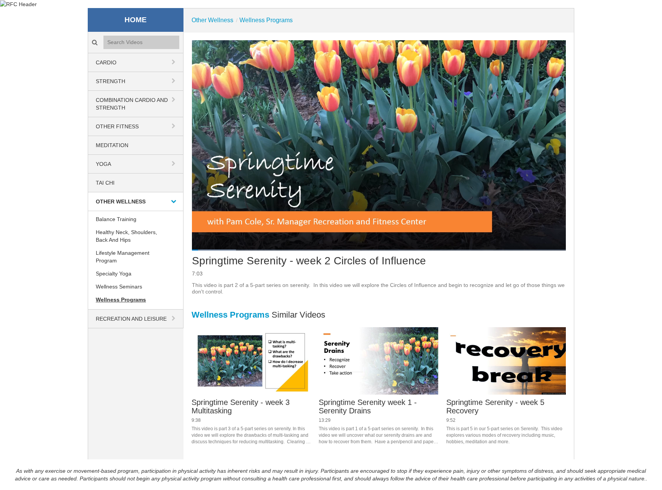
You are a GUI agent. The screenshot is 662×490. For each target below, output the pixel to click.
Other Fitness (117, 126)
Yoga (103, 164)
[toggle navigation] (174, 62)
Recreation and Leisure (131, 319)
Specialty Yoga (113, 273)
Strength (110, 81)
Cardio (106, 62)
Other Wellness (121, 201)
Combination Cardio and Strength (132, 104)
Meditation (112, 145)
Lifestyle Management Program (122, 257)
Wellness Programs (121, 300)
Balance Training (116, 219)
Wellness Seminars (119, 287)
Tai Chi (105, 183)
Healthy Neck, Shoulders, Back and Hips (126, 236)
